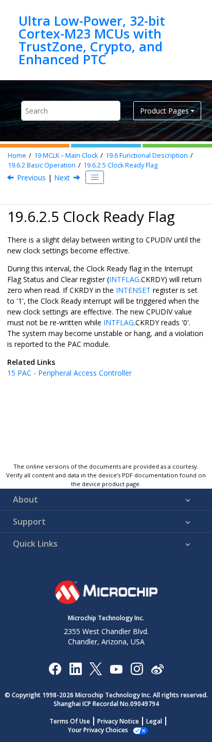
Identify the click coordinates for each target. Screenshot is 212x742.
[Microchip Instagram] (136, 668)
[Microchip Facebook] (54, 668)
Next (62, 177)
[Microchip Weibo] (157, 668)
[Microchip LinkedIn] (75, 668)
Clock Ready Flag (120, 165)
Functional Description (146, 155)
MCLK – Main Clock (66, 155)
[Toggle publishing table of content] (94, 177)
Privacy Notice (118, 721)
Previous (31, 177)
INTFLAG (124, 279)
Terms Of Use (69, 721)
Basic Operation (42, 165)
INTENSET (133, 290)
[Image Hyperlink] (116, 668)
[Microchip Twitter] (96, 668)
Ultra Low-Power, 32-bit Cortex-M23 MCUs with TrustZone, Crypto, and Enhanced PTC (92, 40)
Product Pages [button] (164, 111)
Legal (154, 721)
